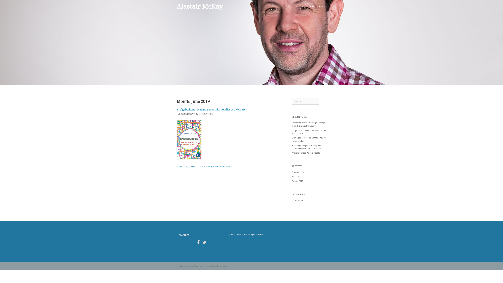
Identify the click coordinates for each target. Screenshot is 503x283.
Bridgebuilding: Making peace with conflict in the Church (212, 109)
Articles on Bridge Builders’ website (306, 153)
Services (299, 6)
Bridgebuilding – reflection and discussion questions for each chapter (204, 167)
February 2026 (298, 172)
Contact (321, 6)
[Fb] (198, 243)
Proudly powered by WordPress (189, 266)
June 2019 (296, 177)
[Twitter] (204, 243)
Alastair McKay (200, 6)
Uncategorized (297, 200)
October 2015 (297, 181)
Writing (310, 6)
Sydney (214, 266)
